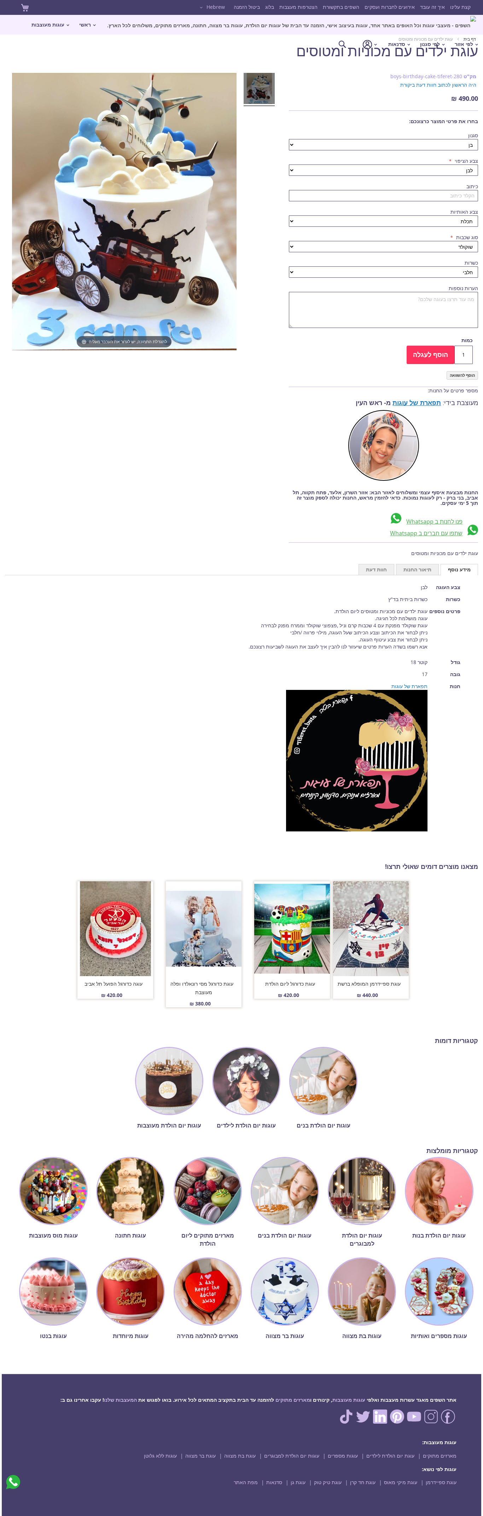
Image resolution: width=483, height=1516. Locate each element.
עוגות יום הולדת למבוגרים (291, 1455)
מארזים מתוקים (292, 1399)
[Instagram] (431, 1421)
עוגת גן (298, 1482)
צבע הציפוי (465, 160)
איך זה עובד (432, 7)
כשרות (471, 262)
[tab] (459, 569)
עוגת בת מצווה (240, 1455)
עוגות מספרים (343, 1455)
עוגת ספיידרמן (441, 1482)
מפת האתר (246, 1482)
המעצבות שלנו (120, 1399)
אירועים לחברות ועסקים (390, 7)
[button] (211, 7)
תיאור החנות (417, 569)
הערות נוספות (463, 288)
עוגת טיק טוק (328, 1482)
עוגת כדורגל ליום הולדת (290, 983)
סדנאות (274, 1482)
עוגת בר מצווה (200, 1455)
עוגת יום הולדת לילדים (390, 1455)
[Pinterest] (397, 1421)
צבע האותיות (464, 211)
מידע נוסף (459, 569)
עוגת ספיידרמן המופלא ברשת (369, 983)
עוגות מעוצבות (348, 1399)
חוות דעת (376, 569)
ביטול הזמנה (247, 7)
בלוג (269, 7)
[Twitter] (363, 1421)
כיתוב (472, 186)
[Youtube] (414, 1421)
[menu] (241, 34)
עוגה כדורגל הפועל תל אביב (113, 983)
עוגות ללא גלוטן (160, 1455)
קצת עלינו (460, 7)
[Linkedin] (380, 1421)
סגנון (473, 135)
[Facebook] (448, 1421)
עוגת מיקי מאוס (400, 1482)
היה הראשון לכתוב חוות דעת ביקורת (438, 84)
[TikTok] (346, 1421)
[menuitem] (291, 25)
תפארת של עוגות (416, 402)
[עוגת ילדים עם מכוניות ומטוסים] (259, 89)
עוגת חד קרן (363, 1482)
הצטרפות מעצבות (298, 7)
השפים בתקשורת (341, 7)
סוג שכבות (466, 237)
